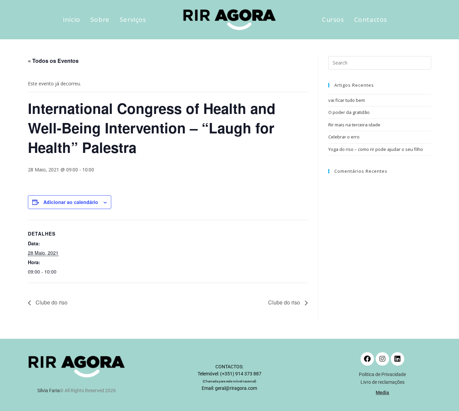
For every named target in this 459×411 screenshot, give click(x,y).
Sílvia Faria (48, 390)
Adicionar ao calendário (70, 202)
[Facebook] (367, 359)
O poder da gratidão (349, 112)
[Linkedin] (397, 359)
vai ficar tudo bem (346, 100)
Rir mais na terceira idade (354, 125)
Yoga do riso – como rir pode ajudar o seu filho (375, 149)
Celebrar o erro (344, 137)
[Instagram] (382, 359)
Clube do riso (51, 302)
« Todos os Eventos (53, 61)
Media (382, 392)
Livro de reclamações (383, 382)
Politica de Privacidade (382, 374)
